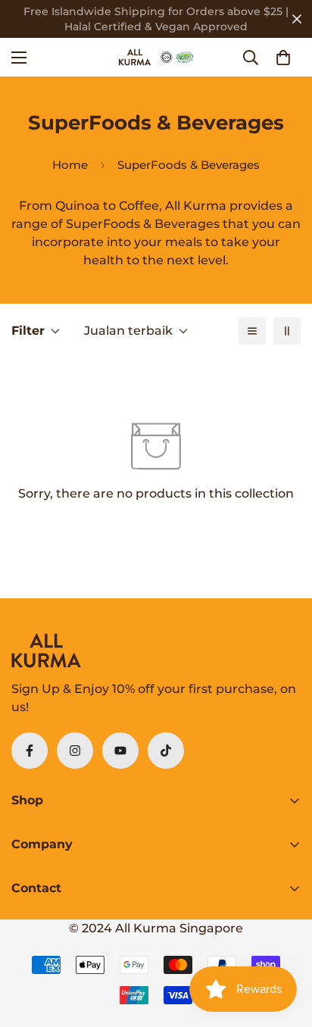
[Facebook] (29, 750)
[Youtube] (120, 750)
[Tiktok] (166, 750)
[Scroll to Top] (285, 947)
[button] (283, 57)
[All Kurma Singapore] (156, 57)
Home (70, 165)
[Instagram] (75, 750)
